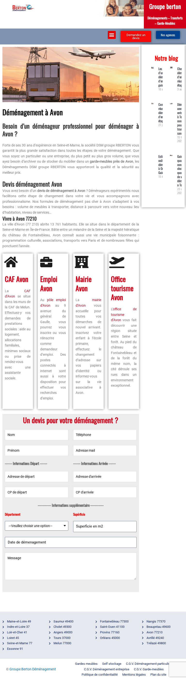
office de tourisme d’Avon (124, 314)
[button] (112, 35)
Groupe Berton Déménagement (32, 669)
